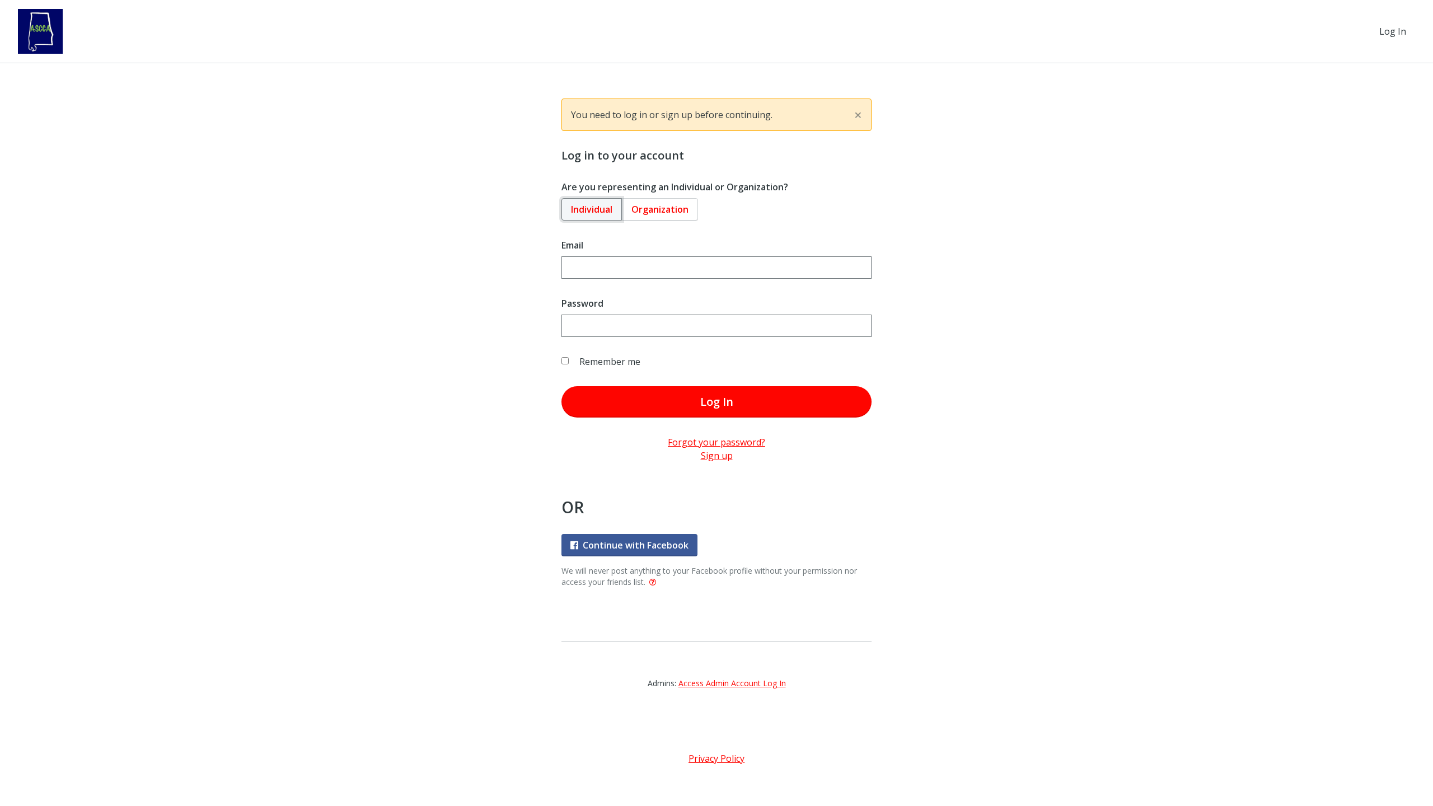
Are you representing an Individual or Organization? (674, 187)
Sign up (717, 455)
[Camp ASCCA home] (40, 31)
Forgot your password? (716, 442)
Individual (591, 209)
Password (582, 303)
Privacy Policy (716, 758)
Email (572, 245)
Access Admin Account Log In (732, 683)
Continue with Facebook (636, 545)
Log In (1392, 31)
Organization (660, 209)
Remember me (609, 361)
